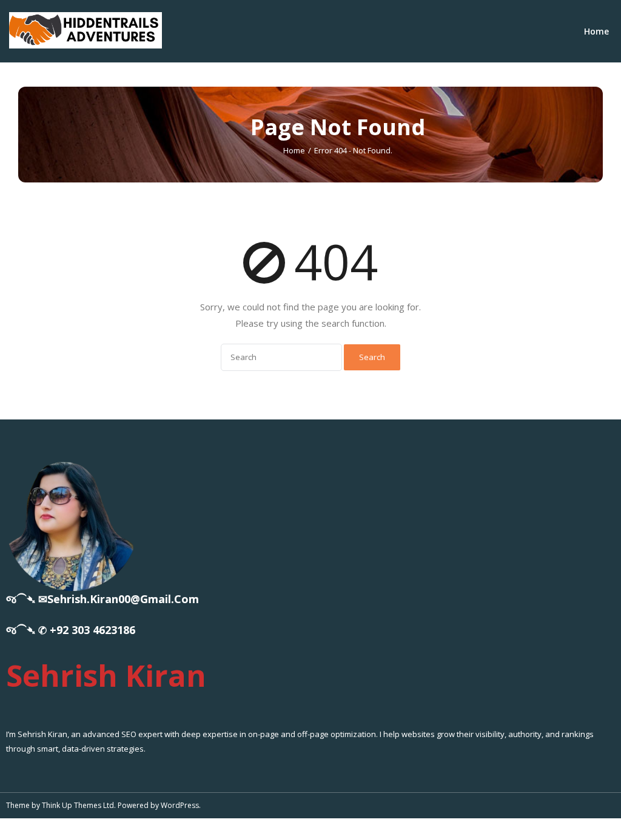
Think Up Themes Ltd (78, 805)
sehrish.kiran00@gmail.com (123, 599)
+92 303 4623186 (92, 630)
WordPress (180, 805)
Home (596, 31)
